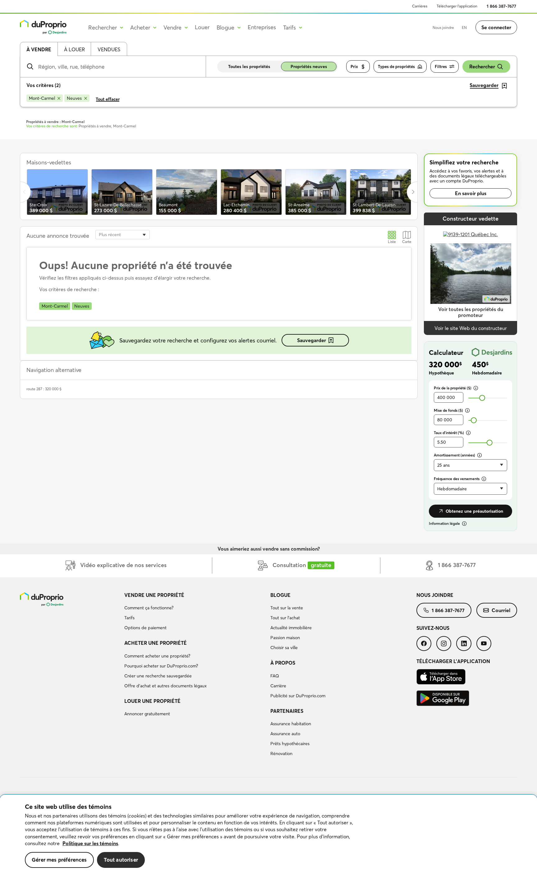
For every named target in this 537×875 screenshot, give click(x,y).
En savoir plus (470, 193)
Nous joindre (443, 27)
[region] (268, 835)
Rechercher (482, 66)
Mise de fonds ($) (448, 410)
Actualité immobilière (291, 627)
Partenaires (286, 711)
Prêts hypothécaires (290, 743)
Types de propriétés (396, 66)
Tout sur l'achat (285, 618)
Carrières (419, 6)
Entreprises (262, 27)
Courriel (501, 610)
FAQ (274, 676)
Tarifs (129, 618)
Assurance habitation (290, 723)
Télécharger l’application (457, 6)
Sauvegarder (311, 340)
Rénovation (281, 753)
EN (464, 27)
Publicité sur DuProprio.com (297, 696)
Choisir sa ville (284, 647)
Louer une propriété (152, 701)
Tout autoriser (121, 859)
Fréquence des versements (457, 478)
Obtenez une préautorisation (474, 511)
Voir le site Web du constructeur (470, 328)
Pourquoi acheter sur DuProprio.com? (161, 666)
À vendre (38, 49)
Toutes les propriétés (249, 66)
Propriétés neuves (309, 66)
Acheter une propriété (155, 643)
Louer (202, 27)
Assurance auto (285, 733)
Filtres (441, 66)
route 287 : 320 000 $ (44, 389)
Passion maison (285, 637)
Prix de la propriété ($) (452, 388)
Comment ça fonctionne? (148, 608)
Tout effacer (108, 99)
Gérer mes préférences (59, 859)
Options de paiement (145, 627)
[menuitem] (194, 612)
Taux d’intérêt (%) (449, 432)
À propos (282, 663)
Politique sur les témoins (90, 843)
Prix (354, 66)
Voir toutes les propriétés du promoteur (470, 312)
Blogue (280, 595)
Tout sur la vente (286, 608)
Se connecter (496, 27)
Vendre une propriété (154, 595)
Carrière (278, 686)
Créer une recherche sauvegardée (158, 676)
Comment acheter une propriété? (157, 656)
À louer (74, 49)
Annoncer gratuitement (147, 714)
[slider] (482, 398)
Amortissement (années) (454, 455)
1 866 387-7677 (501, 6)
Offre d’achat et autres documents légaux (165, 686)
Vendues (109, 49)
